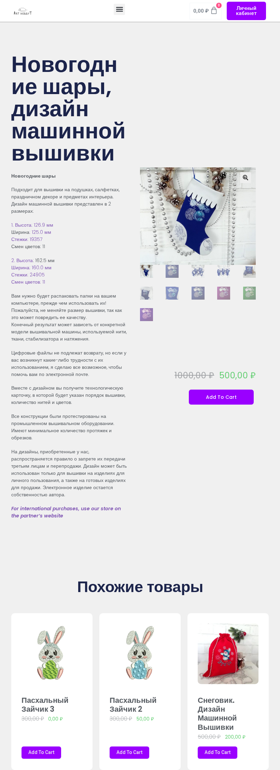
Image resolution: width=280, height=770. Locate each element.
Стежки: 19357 (26, 239)
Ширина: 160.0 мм (31, 267)
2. (13, 260)
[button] (119, 9)
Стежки (19, 274)
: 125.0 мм (40, 232)
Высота (24, 260)
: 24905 (36, 274)
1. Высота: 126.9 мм (32, 225)
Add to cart (221, 397)
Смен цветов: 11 (28, 281)
